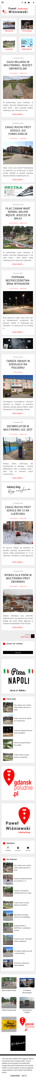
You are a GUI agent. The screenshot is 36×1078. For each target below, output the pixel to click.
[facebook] (21, 2)
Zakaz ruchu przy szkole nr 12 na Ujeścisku (18, 510)
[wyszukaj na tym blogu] (33, 2)
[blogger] (24, 2)
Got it (24, 1076)
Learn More (15, 1076)
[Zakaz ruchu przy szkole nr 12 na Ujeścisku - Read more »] (18, 543)
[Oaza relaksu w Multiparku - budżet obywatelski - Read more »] (18, 98)
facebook (8, 850)
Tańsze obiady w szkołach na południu (18, 364)
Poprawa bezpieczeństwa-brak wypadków (18, 280)
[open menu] (3, 2)
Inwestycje (23, 73)
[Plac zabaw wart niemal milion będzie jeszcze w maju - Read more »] (18, 248)
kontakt (28, 850)
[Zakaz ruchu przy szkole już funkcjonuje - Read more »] (18, 164)
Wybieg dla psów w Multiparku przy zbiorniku (18, 578)
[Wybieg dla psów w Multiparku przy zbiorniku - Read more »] (18, 611)
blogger (17, 850)
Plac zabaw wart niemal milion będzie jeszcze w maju (22, 707)
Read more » (18, 114)
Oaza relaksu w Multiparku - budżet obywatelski (18, 65)
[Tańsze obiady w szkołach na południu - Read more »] (18, 397)
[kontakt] (28, 2)
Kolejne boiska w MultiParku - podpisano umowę (22, 928)
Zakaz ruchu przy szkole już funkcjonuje (18, 130)
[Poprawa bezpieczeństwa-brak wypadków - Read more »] (18, 313)
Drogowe (23, 138)
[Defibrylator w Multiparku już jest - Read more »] (18, 459)
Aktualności (13, 73)
